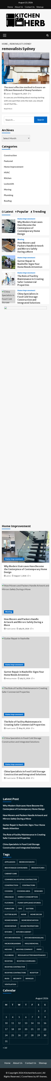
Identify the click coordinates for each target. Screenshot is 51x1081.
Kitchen (7, 178)
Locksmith (9, 183)
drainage (9, 897)
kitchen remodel (13, 938)
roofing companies (26, 961)
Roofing (8, 201)
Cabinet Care (11, 874)
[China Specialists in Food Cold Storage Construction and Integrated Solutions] (25, 752)
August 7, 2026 (20, 576)
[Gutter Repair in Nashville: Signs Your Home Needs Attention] (8, 261)
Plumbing (8, 195)
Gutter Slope (11, 914)
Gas (20, 908)
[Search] (47, 35)
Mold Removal (32, 943)
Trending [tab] (39, 211)
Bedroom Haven (26, 862)
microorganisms (13, 943)
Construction (10, 155)
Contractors (28, 885)
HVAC (7, 172)
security (17, 978)
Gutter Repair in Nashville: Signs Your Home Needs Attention (29, 264)
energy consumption (28, 897)
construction (11, 885)
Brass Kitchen (37, 868)
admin (8, 94)
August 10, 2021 (20, 94)
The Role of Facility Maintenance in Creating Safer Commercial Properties (24, 836)
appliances (10, 862)
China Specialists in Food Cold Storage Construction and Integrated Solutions (21, 846)
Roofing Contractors (15, 973)
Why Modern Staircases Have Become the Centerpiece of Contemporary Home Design (29, 228)
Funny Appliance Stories (29, 903)
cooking (9, 891)
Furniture (9, 908)
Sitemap (39, 7)
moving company (24, 949)
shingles (29, 978)
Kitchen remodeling (34, 938)
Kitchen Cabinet (23, 932)
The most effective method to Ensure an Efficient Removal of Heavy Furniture (24, 89)
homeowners (11, 920)
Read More (8, 109)
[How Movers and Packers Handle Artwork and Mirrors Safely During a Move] (8, 245)
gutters (29, 908)
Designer (38, 891)
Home (10, 7)
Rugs (7, 978)
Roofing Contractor (15, 967)
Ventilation (10, 984)
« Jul (5, 1047)
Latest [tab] (8, 211)
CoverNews (27, 1076)
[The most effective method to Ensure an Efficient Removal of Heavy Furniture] (25, 68)
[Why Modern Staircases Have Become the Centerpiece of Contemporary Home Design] (8, 226)
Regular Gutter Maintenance (32, 955)
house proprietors (29, 926)
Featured (8, 161)
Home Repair (10, 926)
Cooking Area (23, 891)
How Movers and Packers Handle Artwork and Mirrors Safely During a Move (25, 817)
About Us (19, 7)
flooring (9, 903)
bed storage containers (16, 868)
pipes (39, 949)
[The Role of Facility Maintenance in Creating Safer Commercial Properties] (8, 278)
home (23, 914)
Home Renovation (30, 920)
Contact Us (30, 7)
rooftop (34, 973)
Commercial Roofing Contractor (21, 879)
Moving (8, 80)
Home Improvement (13, 166)
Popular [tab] (22, 211)
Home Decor (36, 914)
